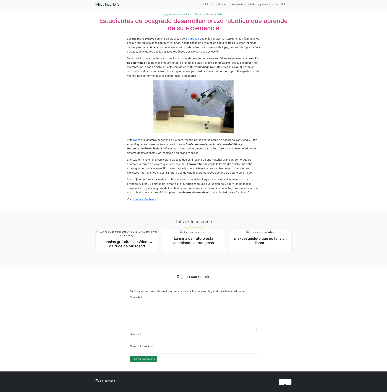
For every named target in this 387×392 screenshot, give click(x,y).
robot (136, 139)
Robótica (200, 14)
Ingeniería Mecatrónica (177, 14)
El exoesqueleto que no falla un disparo (260, 240)
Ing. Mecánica (265, 4)
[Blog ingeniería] (107, 4)
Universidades (215, 14)
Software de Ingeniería (242, 4)
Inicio (206, 4)
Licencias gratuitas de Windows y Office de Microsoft (126, 244)
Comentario (136, 297)
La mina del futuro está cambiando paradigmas (193, 240)
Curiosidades (219, 4)
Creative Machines (144, 199)
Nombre (135, 334)
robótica (193, 38)
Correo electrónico (142, 346)
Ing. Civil (280, 4)
